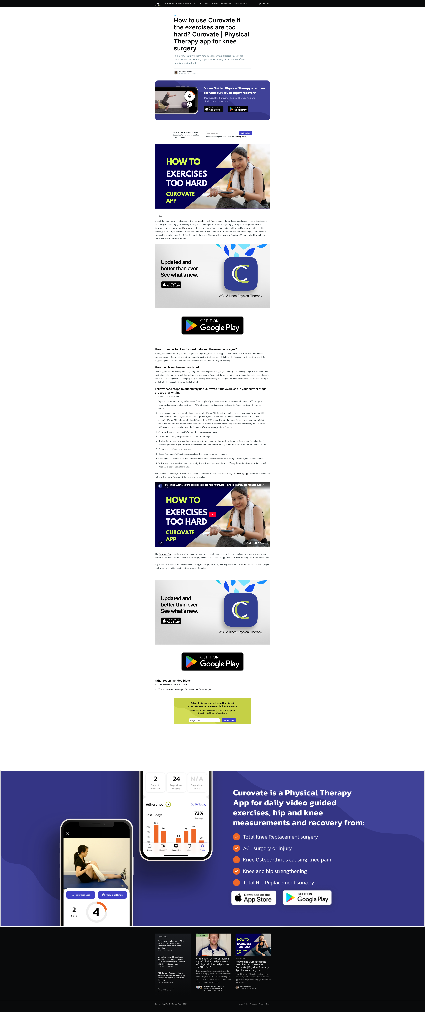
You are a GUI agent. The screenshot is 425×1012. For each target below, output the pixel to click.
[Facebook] (260, 3)
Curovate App (165, 553)
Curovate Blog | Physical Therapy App (168, 1004)
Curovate (186, 227)
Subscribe (245, 133)
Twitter (261, 1004)
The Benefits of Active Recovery (172, 684)
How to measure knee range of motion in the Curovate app (184, 689)
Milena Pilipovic (185, 71)
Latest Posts (243, 1004)
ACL (195, 3)
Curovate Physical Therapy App (208, 220)
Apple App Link (226, 3)
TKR (206, 3)
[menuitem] (169, 3)
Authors (214, 3)
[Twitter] (264, 3)
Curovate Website (183, 3)
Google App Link (241, 3)
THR (200, 3)
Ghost (268, 1004)
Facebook (253, 1004)
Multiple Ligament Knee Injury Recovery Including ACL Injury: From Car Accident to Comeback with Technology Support (171, 960)
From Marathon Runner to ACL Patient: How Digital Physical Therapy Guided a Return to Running (171, 944)
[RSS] (268, 3)
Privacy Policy (241, 136)
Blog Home (169, 3)
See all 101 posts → (166, 990)
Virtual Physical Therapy (252, 564)
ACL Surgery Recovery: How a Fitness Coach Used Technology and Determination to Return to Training (171, 976)
